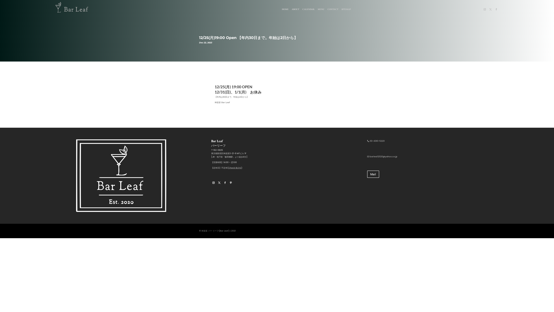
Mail (373, 174)
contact (332, 9)
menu (321, 9)
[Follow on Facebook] (496, 9)
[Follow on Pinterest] (231, 182)
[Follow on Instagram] (484, 9)
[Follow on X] (490, 9)
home (285, 9)
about (295, 9)
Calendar (308, 9)
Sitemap (346, 9)
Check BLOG (234, 167)
